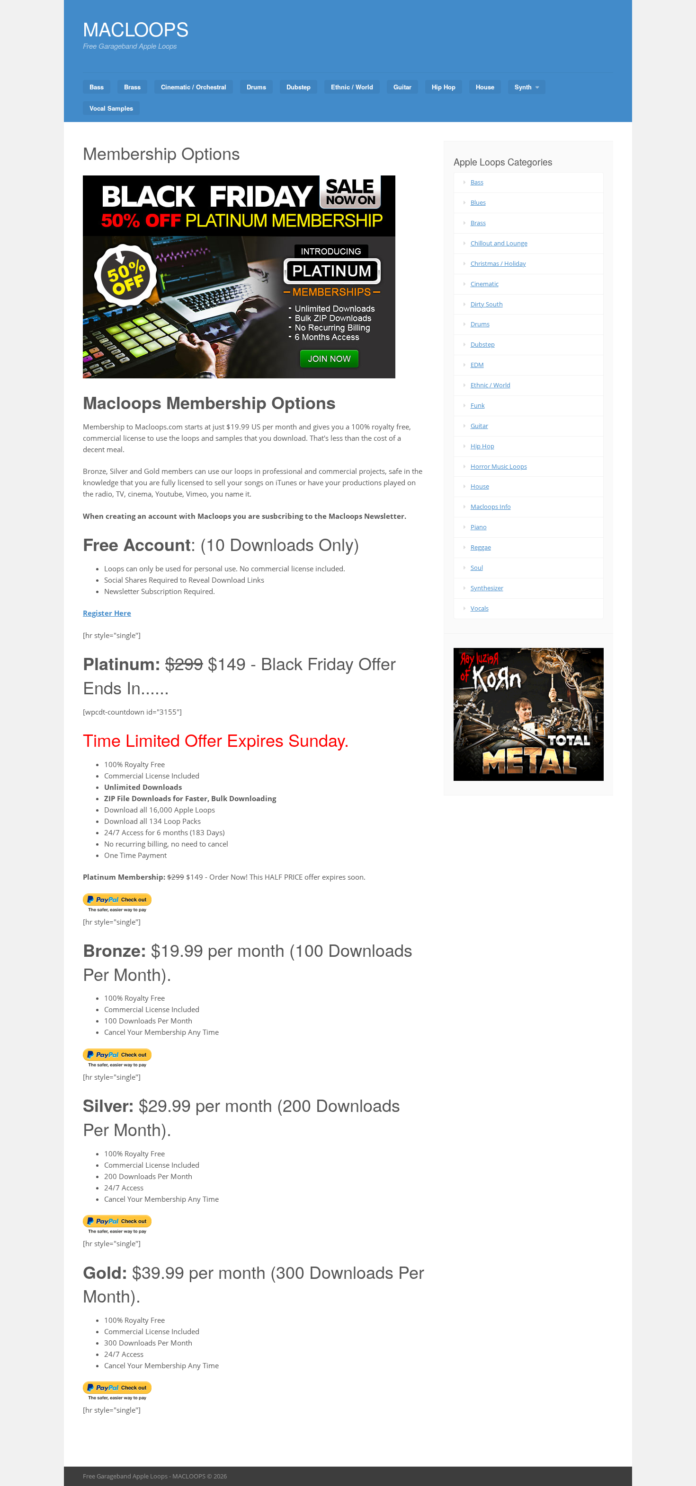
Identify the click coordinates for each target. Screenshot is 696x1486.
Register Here (107, 613)
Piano (479, 527)
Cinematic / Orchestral (193, 86)
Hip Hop (443, 86)
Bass (96, 86)
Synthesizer (487, 588)
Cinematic (485, 284)
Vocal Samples (111, 108)
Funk (478, 405)
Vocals (480, 608)
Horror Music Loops (499, 466)
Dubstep (298, 86)
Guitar (402, 86)
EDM (477, 364)
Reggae (481, 547)
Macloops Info (491, 506)
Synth (523, 86)
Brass (132, 86)
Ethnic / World (352, 86)
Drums (256, 86)
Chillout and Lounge (499, 243)
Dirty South (487, 304)
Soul (477, 567)
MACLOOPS (136, 28)
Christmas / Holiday (498, 263)
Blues (478, 202)
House (485, 86)
